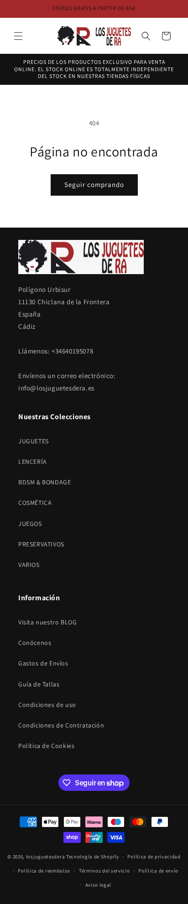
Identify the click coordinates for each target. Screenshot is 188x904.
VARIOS (29, 565)
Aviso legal (98, 885)
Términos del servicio (104, 871)
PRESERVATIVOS (41, 544)
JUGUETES (33, 441)
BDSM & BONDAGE (44, 482)
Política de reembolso (44, 871)
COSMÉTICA (35, 503)
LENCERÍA (32, 461)
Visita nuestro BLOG (47, 622)
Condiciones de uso (47, 705)
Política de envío (158, 871)
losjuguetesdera (45, 856)
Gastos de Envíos (43, 663)
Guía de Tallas (38, 684)
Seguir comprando (94, 184)
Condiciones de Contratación (61, 725)
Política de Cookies (46, 746)
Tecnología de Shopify (92, 856)
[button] (18, 36)
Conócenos (34, 643)
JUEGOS (30, 524)
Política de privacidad (153, 856)
